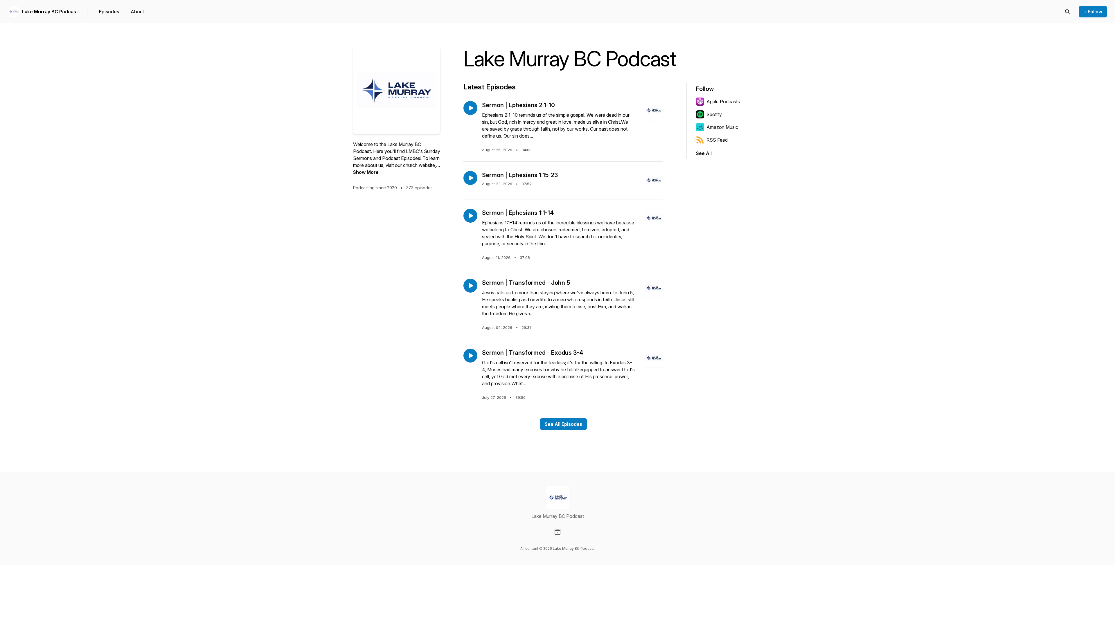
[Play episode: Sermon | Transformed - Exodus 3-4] (470, 356)
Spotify (714, 114)
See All (704, 153)
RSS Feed (717, 140)
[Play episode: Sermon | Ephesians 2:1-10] (470, 108)
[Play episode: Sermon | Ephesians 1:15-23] (470, 178)
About (137, 12)
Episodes (109, 12)
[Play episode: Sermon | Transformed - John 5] (470, 286)
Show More (366, 172)
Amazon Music (722, 127)
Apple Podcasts (723, 102)
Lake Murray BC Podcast (50, 12)
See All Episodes (563, 424)
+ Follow (1093, 12)
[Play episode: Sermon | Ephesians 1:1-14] (470, 216)
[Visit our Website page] (557, 532)
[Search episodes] (1067, 11)
